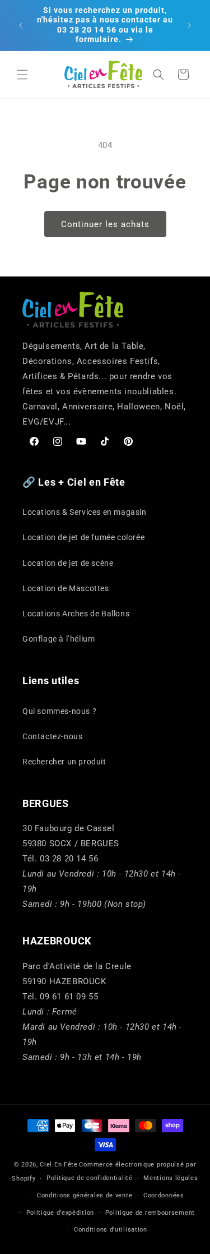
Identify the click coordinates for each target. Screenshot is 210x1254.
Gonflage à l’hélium (58, 638)
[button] (22, 74)
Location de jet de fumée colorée (83, 537)
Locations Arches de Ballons (75, 613)
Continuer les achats (105, 224)
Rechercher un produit (64, 761)
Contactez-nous (52, 736)
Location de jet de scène (67, 563)
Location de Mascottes (65, 588)
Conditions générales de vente (84, 1195)
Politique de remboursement (150, 1212)
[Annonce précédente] (20, 25)
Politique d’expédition (60, 1212)
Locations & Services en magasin (84, 512)
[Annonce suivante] (189, 25)
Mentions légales (170, 1178)
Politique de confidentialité (89, 1178)
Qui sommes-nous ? (59, 711)
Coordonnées (163, 1195)
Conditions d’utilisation (110, 1229)
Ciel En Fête (58, 1164)
